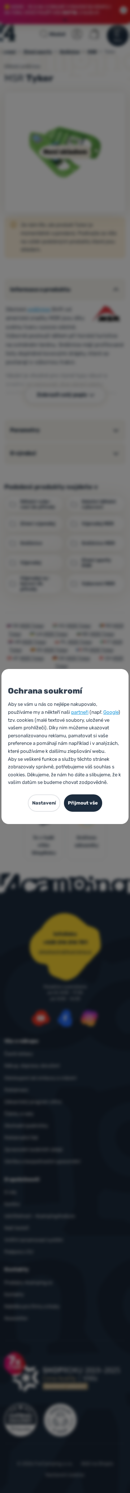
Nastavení (44, 803)
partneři (79, 712)
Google (110, 712)
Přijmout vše (83, 803)
